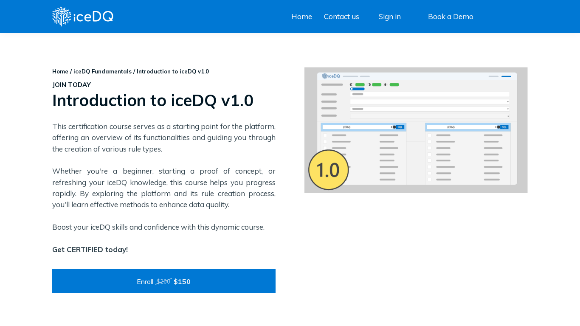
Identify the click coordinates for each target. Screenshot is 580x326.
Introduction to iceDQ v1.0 (173, 71)
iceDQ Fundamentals (102, 71)
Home (60, 71)
